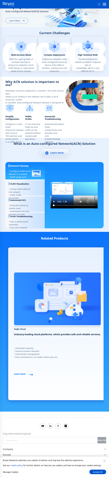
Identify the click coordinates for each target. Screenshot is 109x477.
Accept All (97, 472)
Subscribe (102, 440)
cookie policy (17, 465)
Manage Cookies (10, 472)
